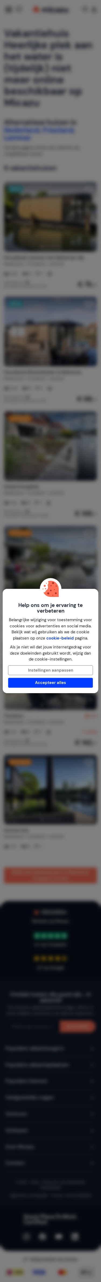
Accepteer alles (50, 682)
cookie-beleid (60, 638)
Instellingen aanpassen (50, 670)
